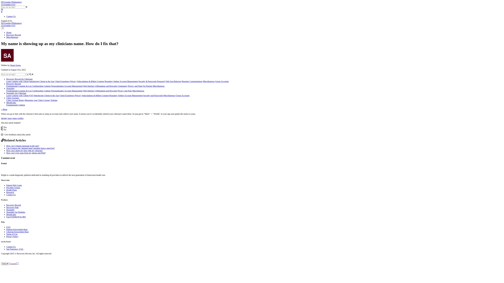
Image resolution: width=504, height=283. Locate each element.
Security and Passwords (153, 95)
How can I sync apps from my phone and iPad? (26, 153)
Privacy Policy (12, 236)
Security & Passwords (147, 81)
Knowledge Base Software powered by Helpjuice (252, 261)
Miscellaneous (12, 37)
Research (161, 81)
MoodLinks (11, 103)
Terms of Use (11, 234)
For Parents (147, 86)
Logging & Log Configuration (31, 86)
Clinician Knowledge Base (17, 232)
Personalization (57, 86)
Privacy (73, 81)
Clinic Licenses (12, 98)
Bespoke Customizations (192, 81)
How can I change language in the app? (22, 146)
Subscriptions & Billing (86, 81)
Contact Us (11, 16)
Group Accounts (222, 81)
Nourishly (10, 88)
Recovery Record (13, 35)
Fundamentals (12, 86)
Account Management (129, 81)
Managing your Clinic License (37, 100)
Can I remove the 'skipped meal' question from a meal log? (30, 148)
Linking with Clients (20, 81)
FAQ (31, 95)
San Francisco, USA (14, 249)
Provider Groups (13, 188)
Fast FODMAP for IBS (16, 217)
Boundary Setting (112, 81)
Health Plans (11, 190)
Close (4, 264)
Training (53, 100)
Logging (100, 81)
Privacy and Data (135, 86)
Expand (13, 264)
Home (8, 32)
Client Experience (62, 81)
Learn (8, 81)
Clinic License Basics (15, 100)
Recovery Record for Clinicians (19, 79)
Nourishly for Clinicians (16, 93)
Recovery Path (12, 207)
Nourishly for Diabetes (15, 212)
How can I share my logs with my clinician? (24, 150)
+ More (4, 109)
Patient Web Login (14, 185)
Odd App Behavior (173, 81)
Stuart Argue (15, 65)
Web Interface (89, 86)
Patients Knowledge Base (17, 229)
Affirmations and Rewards (106, 86)
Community (122, 86)
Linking (47, 86)
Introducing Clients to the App (41, 81)
